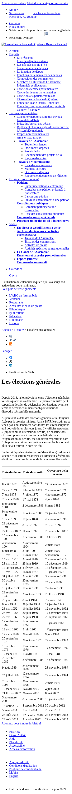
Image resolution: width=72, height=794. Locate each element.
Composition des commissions (35, 78)
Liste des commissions (38, 165)
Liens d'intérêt (17, 735)
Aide (12, 738)
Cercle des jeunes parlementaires (36, 92)
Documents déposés (37, 148)
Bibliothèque (17, 309)
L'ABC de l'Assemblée (23, 295)
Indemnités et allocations (32, 85)
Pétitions (22, 182)
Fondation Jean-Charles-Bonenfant (38, 102)
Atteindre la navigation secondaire (47, 3)
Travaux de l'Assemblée (32, 141)
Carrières (14, 23)
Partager (7, 351)
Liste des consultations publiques (44, 213)
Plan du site (16, 742)
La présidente (25, 57)
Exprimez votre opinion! (24, 179)
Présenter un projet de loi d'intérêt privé (43, 220)
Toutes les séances (36, 144)
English (13, 776)
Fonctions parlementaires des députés (39, 75)
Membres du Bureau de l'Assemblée (39, 82)
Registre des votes (35, 158)
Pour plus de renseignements (19, 289)
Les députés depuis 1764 (32, 64)
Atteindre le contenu (14, 3)
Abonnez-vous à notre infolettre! (21, 723)
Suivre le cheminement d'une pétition (47, 200)
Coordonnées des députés (32, 68)
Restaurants (16, 302)
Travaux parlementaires (23, 113)
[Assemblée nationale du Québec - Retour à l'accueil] (34, 44)
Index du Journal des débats (33, 123)
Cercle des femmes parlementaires (37, 89)
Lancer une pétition (36, 196)
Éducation (15, 316)
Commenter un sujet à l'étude (36, 217)
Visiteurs (14, 299)
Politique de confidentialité (25, 769)
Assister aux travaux (29, 137)
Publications (16, 312)
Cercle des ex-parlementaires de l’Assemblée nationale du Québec (37, 97)
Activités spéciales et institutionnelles (47, 248)
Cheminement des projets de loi (44, 154)
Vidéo (13, 224)
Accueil (14, 50)
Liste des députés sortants (32, 61)
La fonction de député (30, 71)
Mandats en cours (35, 168)
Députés (14, 54)
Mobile (13, 772)
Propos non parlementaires (33, 134)
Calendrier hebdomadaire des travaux (39, 116)
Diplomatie (16, 319)
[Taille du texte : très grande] (14, 340)
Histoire (14, 323)
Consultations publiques (32, 203)
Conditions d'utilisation (23, 765)
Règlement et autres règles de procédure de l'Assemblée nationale (43, 128)
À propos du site (19, 762)
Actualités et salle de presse (25, 306)
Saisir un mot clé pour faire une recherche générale (39, 30)
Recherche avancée (21, 37)
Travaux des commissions (33, 161)
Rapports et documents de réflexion (46, 175)
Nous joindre (17, 26)
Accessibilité (17, 745)
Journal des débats (28, 120)
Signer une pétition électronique (44, 186)
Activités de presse (36, 245)
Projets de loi (32, 151)
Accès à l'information (22, 749)
